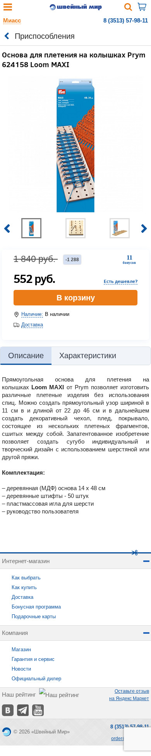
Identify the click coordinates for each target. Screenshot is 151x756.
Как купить (24, 587)
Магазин (21, 649)
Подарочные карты (34, 616)
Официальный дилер (36, 678)
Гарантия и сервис (33, 659)
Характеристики (87, 355)
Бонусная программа (36, 607)
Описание (26, 355)
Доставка (32, 325)
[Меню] (7, 9)
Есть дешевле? (120, 281)
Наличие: (32, 314)
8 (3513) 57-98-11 (125, 20)
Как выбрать (26, 578)
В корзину (76, 297)
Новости (21, 669)
